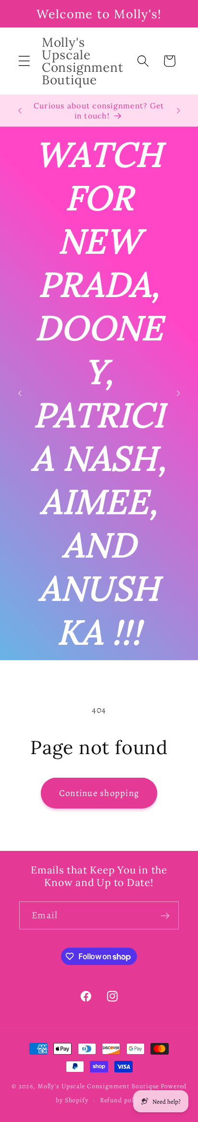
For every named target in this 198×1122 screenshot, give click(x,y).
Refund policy (121, 1100)
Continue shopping (99, 793)
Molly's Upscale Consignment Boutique (98, 1086)
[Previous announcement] (19, 110)
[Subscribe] (165, 915)
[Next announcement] (178, 110)
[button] (24, 61)
